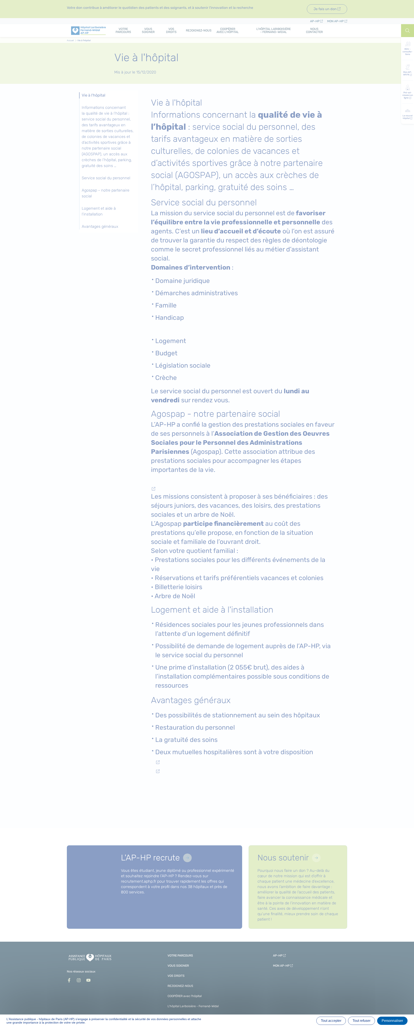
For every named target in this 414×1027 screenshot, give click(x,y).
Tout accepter (331, 1020)
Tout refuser (361, 1020)
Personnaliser (392, 1020)
